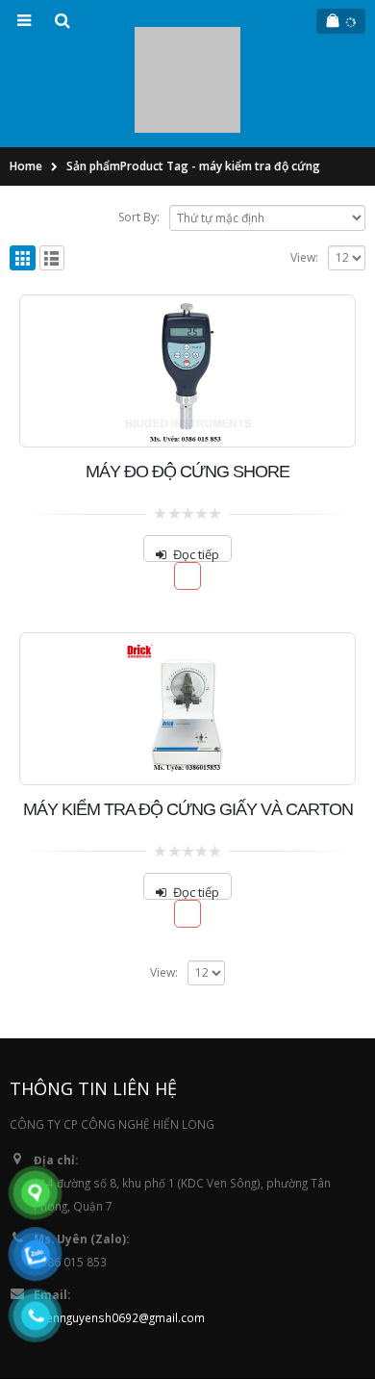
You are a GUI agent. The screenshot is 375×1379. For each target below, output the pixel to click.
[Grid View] (23, 172)
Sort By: (139, 131)
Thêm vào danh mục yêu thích (188, 490)
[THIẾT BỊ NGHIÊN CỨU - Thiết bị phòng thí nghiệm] (187, 37)
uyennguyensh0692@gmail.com (119, 1231)
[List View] (52, 172)
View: (304, 171)
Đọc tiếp (196, 467)
